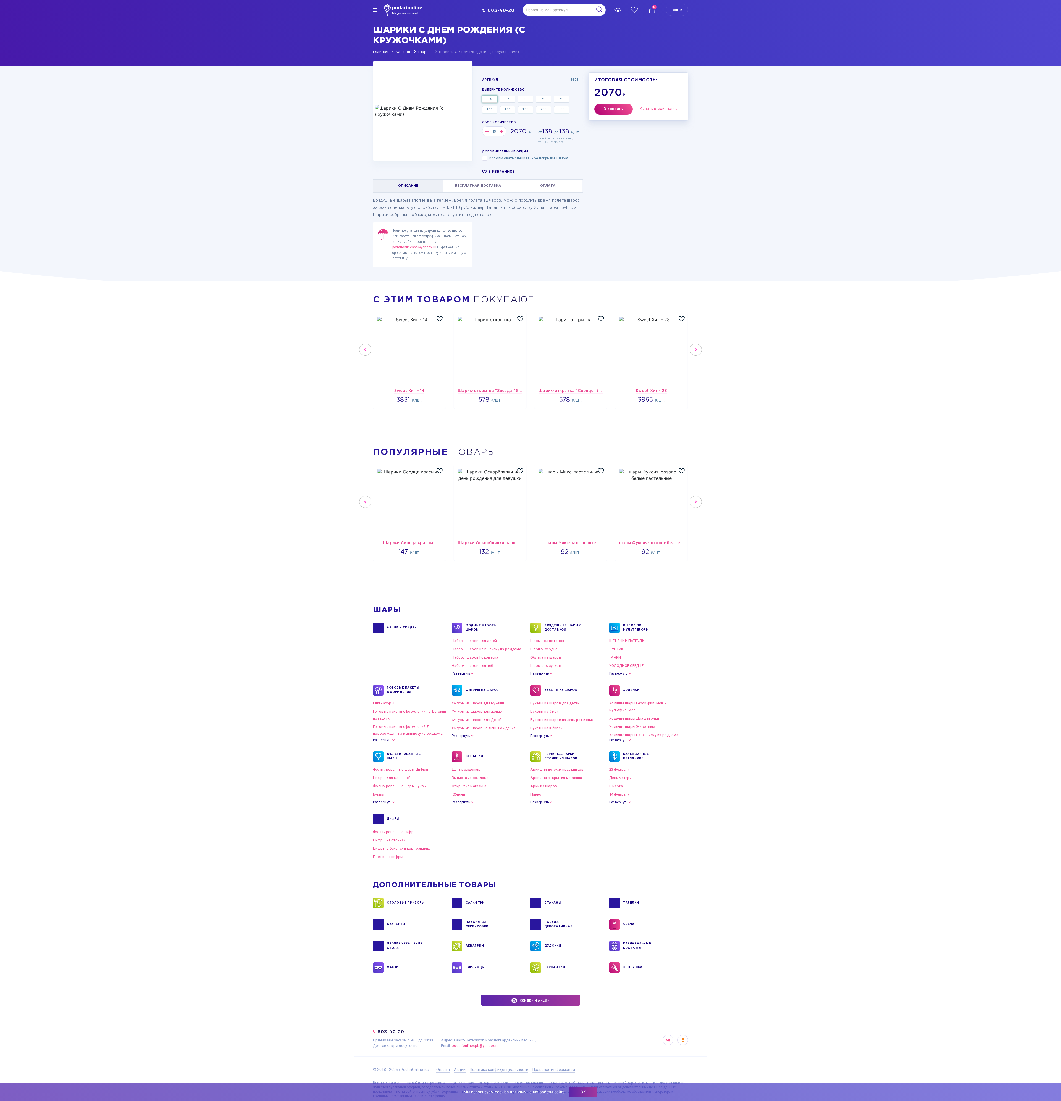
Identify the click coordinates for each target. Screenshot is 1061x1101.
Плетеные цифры (388, 857)
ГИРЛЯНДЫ (475, 967)
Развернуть (461, 673)
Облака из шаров (545, 657)
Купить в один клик (658, 108)
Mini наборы (383, 703)
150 (525, 109)
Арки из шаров (543, 786)
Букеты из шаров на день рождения (562, 720)
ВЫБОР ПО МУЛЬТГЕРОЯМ (636, 627)
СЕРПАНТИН (554, 967)
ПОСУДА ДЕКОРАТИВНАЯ (558, 924)
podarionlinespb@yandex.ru (414, 247)
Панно (535, 794)
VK (668, 1040)
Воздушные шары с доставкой (563, 627)
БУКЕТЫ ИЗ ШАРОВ (560, 690)
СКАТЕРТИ (396, 924)
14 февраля (619, 794)
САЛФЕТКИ (475, 903)
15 (490, 99)
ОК (583, 1091)
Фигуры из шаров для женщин (478, 711)
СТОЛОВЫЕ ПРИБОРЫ (406, 903)
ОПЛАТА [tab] (547, 185)
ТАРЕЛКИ (631, 903)
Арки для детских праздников (557, 769)
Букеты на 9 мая (544, 711)
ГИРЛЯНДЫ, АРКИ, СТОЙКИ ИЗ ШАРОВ (560, 756)
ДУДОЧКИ (552, 946)
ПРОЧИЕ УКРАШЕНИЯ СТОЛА (405, 945)
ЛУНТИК (616, 649)
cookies (502, 1091)
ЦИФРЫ (393, 819)
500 (561, 109)
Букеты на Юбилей (546, 728)
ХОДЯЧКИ (631, 690)
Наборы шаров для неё (472, 665)
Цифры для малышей (392, 778)
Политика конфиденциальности (499, 1069)
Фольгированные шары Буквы (400, 786)
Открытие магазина (469, 786)
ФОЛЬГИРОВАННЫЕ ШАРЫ (404, 756)
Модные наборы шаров (481, 627)
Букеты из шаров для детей (555, 703)
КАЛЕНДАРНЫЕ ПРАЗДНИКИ (636, 756)
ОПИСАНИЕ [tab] (408, 185)
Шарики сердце (543, 649)
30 (526, 99)
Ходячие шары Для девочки (634, 718)
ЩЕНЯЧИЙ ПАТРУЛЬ (626, 641)
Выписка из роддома (470, 778)
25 (508, 99)
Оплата (443, 1069)
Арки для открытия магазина (556, 778)
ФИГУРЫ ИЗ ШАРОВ (482, 690)
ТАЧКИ (615, 657)
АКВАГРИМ (475, 946)
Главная (380, 52)
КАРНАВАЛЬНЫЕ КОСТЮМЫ (637, 945)
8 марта (616, 786)
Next (696, 350)
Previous (365, 350)
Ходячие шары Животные (632, 727)
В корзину (613, 108)
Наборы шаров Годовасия (475, 657)
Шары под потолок (547, 641)
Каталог (403, 52)
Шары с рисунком (545, 665)
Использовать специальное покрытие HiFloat (529, 158)
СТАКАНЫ (552, 903)
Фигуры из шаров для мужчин (478, 703)
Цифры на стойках (389, 840)
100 (490, 109)
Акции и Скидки (402, 627)
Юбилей (458, 794)
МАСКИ (393, 967)
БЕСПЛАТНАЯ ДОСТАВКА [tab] (478, 185)
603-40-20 (501, 10)
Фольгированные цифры (394, 832)
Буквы (378, 794)
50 (544, 99)
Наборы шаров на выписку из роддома (486, 649)
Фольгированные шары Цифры (400, 769)
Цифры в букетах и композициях (401, 848)
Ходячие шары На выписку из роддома (643, 735)
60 (562, 99)
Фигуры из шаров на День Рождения (484, 728)
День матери (620, 778)
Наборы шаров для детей (474, 641)
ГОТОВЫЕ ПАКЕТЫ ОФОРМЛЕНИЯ (403, 690)
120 (508, 109)
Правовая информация (553, 1069)
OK (682, 1040)
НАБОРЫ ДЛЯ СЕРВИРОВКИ (477, 924)
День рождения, (466, 769)
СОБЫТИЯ (474, 756)
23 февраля (619, 769)
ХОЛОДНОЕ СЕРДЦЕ (626, 665)
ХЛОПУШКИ (632, 967)
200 (543, 109)
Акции (460, 1069)
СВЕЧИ (628, 924)
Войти (677, 10)
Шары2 (425, 52)
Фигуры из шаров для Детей (477, 720)
